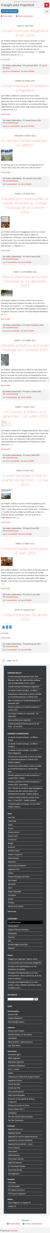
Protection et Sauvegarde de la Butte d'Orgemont (21, 1100)
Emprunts (11, 847)
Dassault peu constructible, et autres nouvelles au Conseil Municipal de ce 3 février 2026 (24, 695)
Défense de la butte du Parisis (18, 1105)
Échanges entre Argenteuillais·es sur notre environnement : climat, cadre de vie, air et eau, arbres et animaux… (25, 975)
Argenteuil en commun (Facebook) (20, 1140)
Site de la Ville (13, 1014)
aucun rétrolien (28, 71)
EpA (9, 941)
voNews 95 (12, 1206)
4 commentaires (11, 600)
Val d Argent (12, 880)
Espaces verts (13, 836)
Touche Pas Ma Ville (15, 1170)
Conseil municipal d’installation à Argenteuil (23, 687)
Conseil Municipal (11, 123)
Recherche (12, 995)
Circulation (12, 895)
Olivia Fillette (12, 1151)
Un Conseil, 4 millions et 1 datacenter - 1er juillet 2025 (23, 715)
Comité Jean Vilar (14, 1088)
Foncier (10, 828)
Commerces (12, 840)
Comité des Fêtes (14, 1084)
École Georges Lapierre (16, 1022)
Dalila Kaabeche (13, 1155)
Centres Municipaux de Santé (18, 877)
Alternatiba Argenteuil (16, 1062)
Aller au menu (24, 1)
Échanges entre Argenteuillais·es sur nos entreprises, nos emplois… (22, 968)
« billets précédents (3, 660)
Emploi (10, 899)
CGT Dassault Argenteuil (16, 1194)
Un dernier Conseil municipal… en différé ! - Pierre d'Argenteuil (23, 752)
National (11, 948)
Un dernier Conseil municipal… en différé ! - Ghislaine (23, 745)
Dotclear (14, 1231)
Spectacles (12, 884)
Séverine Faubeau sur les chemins (20, 1034)
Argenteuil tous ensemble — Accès (20, 1144)
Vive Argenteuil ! (14, 1174)
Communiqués (13, 926)
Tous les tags (12, 911)
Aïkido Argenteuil (14, 1058)
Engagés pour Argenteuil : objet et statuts (23, 959)
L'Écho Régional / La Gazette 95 (19, 1203)
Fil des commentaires (25, 16)
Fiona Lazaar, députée (15, 1159)
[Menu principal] (46, 5)
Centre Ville (12, 821)
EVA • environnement (16, 1092)
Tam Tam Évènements (15, 1120)
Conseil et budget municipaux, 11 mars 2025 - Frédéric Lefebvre (24, 805)
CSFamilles (12, 1183)
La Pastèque (12, 1113)
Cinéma (10, 873)
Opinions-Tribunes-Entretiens (18, 930)
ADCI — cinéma (13, 1069)
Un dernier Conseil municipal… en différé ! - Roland (23, 739)
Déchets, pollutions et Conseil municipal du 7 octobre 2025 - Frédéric (24, 777)
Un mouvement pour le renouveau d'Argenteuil (25, 963)
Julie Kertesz (12, 1038)
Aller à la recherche (32, 1)
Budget (10, 843)
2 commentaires (11, 262)
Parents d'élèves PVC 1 (16, 1109)
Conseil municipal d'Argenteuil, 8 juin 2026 (23, 676)
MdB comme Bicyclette (16, 1095)
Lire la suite (5, 59)
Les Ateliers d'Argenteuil (16, 1066)
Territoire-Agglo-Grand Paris (18, 945)
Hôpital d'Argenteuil (15, 1018)
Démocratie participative (17, 866)
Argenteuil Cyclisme (15, 1080)
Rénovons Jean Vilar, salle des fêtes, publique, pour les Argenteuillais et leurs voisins (24, 682)
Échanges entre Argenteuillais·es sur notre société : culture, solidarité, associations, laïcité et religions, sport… (24, 985)
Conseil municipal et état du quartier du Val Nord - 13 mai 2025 (25, 480)
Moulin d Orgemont (15, 854)
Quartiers (11, 937)
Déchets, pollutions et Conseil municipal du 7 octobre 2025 (24, 708)
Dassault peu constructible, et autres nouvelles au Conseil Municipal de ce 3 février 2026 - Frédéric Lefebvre (24, 759)
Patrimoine (12, 862)
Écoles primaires (14, 832)
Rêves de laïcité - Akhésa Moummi (20, 1042)
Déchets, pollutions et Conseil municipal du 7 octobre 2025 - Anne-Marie (24, 783)
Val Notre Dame (14, 851)
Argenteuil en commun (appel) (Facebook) (23, 1137)
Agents (10, 825)
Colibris (10, 1073)
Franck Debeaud (14, 1148)
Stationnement (13, 858)
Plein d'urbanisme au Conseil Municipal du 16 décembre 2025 (25, 281)
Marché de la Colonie (15, 906)
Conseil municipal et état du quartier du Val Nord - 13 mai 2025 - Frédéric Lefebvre (23, 799)
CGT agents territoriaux (16, 1190)
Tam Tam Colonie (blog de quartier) (20, 1117)
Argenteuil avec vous (15, 1129)
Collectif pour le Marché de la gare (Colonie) (23, 1077)
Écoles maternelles (14, 891)
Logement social (13, 869)
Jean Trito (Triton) (14, 1046)
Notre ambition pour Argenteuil (19, 720)
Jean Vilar (11, 817)
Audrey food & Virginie (16, 1031)
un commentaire (11, 534)
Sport (10, 888)
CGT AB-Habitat (14, 1186)
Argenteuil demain (14, 1133)
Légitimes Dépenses (15, 1163)
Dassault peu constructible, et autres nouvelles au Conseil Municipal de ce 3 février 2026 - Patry (24, 769)
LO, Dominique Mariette (16, 1166)
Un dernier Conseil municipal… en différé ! (23, 690)
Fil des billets (7, 16)
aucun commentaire (12, 71)
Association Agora (14, 1055)
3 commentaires (11, 184)
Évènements (12, 933)
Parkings (11, 903)
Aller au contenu (17, 1)
